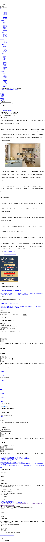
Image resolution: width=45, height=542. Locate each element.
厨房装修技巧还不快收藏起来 (10, 251)
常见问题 (5, 82)
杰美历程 (5, 80)
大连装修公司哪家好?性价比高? (29, 306)
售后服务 (5, 76)
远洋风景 (3, 505)
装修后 (4, 58)
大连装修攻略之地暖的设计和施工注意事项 (14, 306)
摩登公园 (40, 503)
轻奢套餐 (5, 23)
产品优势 (5, 49)
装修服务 (2, 20)
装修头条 (5, 59)
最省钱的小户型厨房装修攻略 (10, 254)
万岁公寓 (6, 503)
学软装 (4, 60)
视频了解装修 (5, 69)
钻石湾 (16, 503)
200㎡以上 (22, 404)
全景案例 (5, 18)
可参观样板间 (7, 502)
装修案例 (2, 10)
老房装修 (5, 28)
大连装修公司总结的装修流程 (13, 307)
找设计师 (5, 34)
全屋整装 (8, 89)
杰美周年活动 (3, 89)
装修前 (4, 56)
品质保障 (2, 44)
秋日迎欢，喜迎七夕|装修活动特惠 (21, 294)
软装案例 (5, 14)
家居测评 (5, 65)
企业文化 (5, 78)
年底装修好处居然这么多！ (28, 293)
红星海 (14, 503)
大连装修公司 (3, 501)
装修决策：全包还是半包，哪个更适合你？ (14, 293)
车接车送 (2, 502)
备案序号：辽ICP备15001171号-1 (7, 508)
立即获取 (2, 329)
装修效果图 (5, 15)
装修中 (4, 57)
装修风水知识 (5, 68)
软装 (17, 89)
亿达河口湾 (7, 505)
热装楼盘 (2, 39)
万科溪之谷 (10, 503)
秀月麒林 (24, 503)
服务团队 (2, 32)
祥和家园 (12, 505)
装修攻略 (5, 63)
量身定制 (5, 26)
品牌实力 (5, 46)
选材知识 (5, 67)
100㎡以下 (2, 404)
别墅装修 (5, 22)
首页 (1, 8)
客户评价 (5, 77)
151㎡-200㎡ (17, 404)
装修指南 (5, 62)
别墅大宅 (12, 89)
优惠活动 (5, 30)
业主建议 (5, 85)
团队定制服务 (5, 36)
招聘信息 (5, 81)
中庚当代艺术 (28, 503)
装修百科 (2, 53)
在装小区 (5, 41)
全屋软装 (5, 27)
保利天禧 (20, 503)
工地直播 (5, 42)
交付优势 (5, 50)
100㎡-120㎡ (7, 404)
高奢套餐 (5, 25)
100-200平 (16, 502)
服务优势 (5, 51)
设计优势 (5, 48)
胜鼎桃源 (2, 503)
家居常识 (5, 64)
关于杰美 (5, 73)
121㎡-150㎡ (12, 404)
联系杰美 (5, 86)
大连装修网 (8, 501)
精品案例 (5, 17)
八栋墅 (32, 503)
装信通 (12, 501)
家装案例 (5, 12)
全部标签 (24, 502)
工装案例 (5, 13)
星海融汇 (36, 503)
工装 (15, 89)
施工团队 (5, 35)
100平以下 (12, 502)
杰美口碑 (5, 75)
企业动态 (5, 83)
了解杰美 (2, 71)
